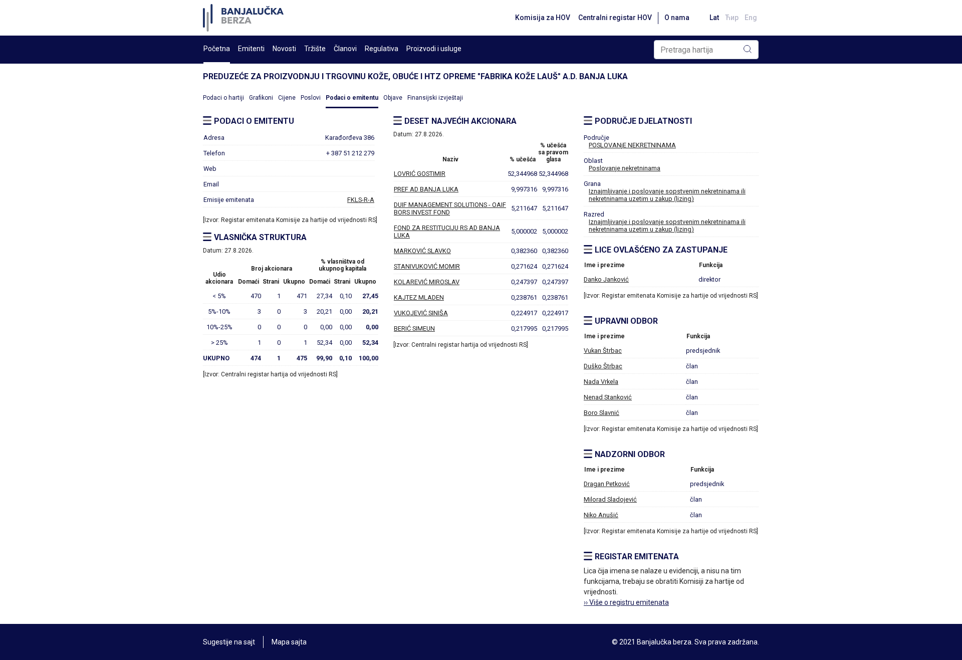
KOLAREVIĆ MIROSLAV (426, 282)
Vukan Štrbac (603, 350)
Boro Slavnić (601, 412)
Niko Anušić (601, 515)
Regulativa (381, 49)
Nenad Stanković (608, 397)
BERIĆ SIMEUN (414, 328)
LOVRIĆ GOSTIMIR (419, 173)
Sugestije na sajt (229, 642)
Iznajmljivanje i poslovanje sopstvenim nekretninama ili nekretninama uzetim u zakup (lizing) (667, 194)
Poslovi (311, 97)
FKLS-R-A (360, 199)
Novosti (284, 49)
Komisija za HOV (542, 18)
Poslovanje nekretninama (624, 168)
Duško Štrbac (603, 366)
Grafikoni (261, 97)
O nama (676, 18)
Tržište (315, 49)
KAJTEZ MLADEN (419, 297)
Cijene (287, 97)
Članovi (345, 49)
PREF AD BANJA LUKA (426, 189)
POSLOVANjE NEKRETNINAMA (632, 145)
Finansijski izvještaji (435, 97)
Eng (751, 18)
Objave (392, 97)
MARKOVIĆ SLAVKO (422, 251)
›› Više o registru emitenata (626, 602)
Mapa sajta (289, 642)
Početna (216, 49)
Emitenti (251, 49)
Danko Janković (606, 279)
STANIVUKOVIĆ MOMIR (427, 266)
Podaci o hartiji (223, 97)
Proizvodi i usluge (433, 49)
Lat (714, 18)
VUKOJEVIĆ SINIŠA (421, 313)
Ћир (732, 18)
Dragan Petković (607, 484)
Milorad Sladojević (610, 499)
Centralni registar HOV (615, 18)
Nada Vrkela (601, 381)
